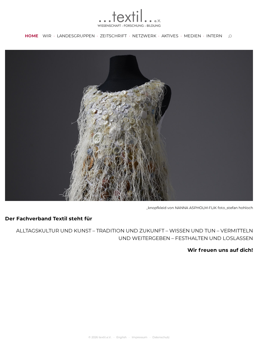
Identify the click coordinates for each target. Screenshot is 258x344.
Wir (47, 36)
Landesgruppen (76, 36)
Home (31, 36)
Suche (230, 36)
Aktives (170, 36)
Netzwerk (144, 36)
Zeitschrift (113, 36)
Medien (192, 36)
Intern (214, 36)
